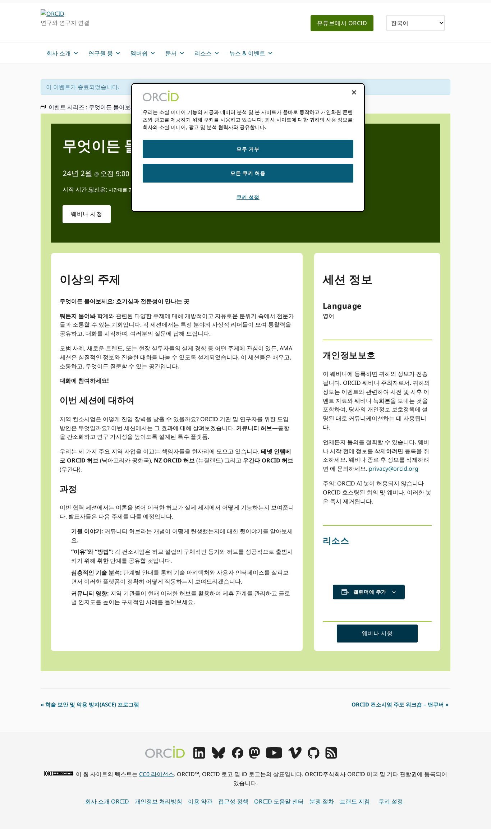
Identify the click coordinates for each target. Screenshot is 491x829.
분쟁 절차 (321, 801)
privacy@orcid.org (393, 469)
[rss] (331, 756)
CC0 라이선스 (156, 774)
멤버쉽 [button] (139, 53)
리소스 (336, 540)
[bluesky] (218, 756)
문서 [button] (171, 53)
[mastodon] (254, 756)
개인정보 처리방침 (158, 801)
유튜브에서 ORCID (342, 23)
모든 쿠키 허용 (248, 173)
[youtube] (274, 756)
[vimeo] (295, 756)
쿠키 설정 (390, 801)
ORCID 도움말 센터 (279, 801)
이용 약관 (200, 801)
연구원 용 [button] (100, 53)
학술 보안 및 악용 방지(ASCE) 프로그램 (90, 704)
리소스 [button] (203, 53)
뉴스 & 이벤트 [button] (247, 53)
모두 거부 (248, 149)
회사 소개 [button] (58, 53)
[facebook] (237, 756)
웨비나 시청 (86, 214)
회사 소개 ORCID (107, 801)
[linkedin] (199, 756)
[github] (313, 756)
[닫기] (354, 92)
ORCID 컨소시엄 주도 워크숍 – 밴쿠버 (400, 704)
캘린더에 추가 (369, 591)
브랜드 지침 (355, 801)
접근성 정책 (233, 801)
